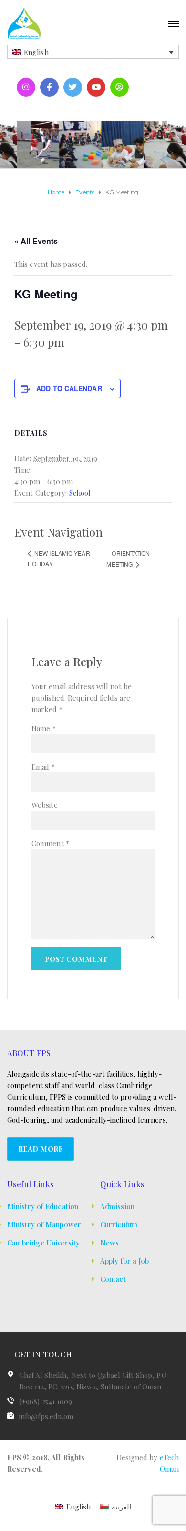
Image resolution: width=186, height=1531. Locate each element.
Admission (117, 1206)
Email (43, 766)
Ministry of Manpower (44, 1224)
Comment (50, 843)
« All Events (36, 240)
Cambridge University (43, 1242)
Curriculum (118, 1224)
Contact (113, 1279)
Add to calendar (69, 388)
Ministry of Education (42, 1206)
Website (44, 805)
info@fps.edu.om (46, 1416)
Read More (40, 1149)
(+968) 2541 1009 (45, 1401)
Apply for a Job (124, 1261)
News (109, 1242)
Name (43, 728)
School (80, 492)
